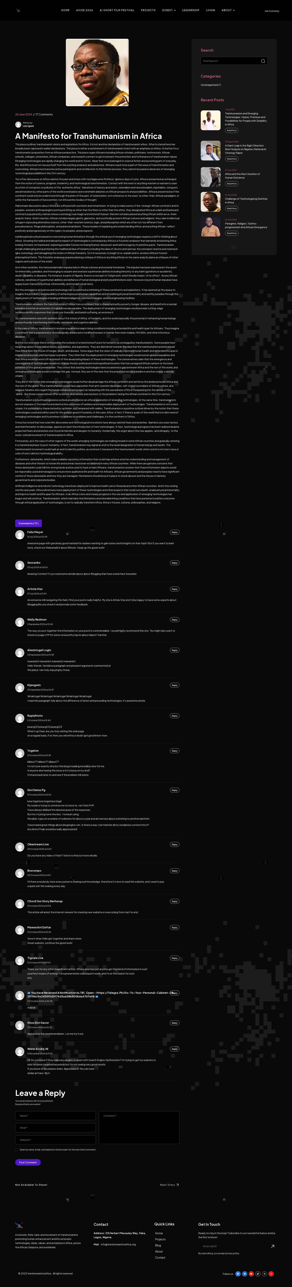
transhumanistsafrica (39, 1273)
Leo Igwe (28, 125)
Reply (174, 532)
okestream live (38, 844)
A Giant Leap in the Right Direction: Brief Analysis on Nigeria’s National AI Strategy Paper (245, 149)
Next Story (167, 1184)
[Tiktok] (258, 1274)
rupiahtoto (35, 715)
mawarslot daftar (39, 927)
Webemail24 (53, 547)
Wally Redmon (37, 619)
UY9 (47, 635)
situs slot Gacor (38, 1022)
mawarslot (45, 661)
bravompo (34, 870)
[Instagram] (271, 1274)
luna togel (44, 801)
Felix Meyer (35, 532)
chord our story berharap (45, 901)
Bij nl (47, 1073)
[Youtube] (251, 1274)
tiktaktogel (33, 696)
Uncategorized (209, 84)
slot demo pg (36, 790)
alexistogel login (39, 650)
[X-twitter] (264, 1274)
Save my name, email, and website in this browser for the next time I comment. (58, 1149)
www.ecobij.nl (37, 1048)
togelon (33, 750)
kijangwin (34, 685)
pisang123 (44, 726)
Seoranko (33, 562)
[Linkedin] (244, 1274)
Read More (231, 130)
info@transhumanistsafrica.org (118, 1244)
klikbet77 (43, 761)
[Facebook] (238, 1274)
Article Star (35, 589)
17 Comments (44, 114)
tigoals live (35, 958)
